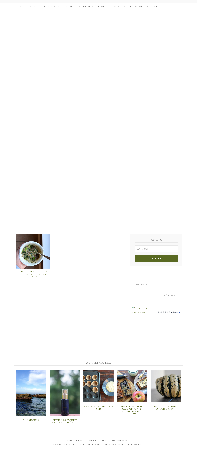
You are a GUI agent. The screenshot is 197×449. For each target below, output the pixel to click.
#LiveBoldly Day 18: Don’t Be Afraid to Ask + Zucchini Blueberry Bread (132, 410)
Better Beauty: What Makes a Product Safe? (65, 421)
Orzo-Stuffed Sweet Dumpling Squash (166, 407)
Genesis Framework (113, 444)
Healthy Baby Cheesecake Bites (98, 407)
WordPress (131, 444)
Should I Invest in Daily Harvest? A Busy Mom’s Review (32, 274)
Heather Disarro (96, 441)
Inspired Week (31, 420)
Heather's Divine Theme (84, 444)
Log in (141, 444)
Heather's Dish (38, 215)
